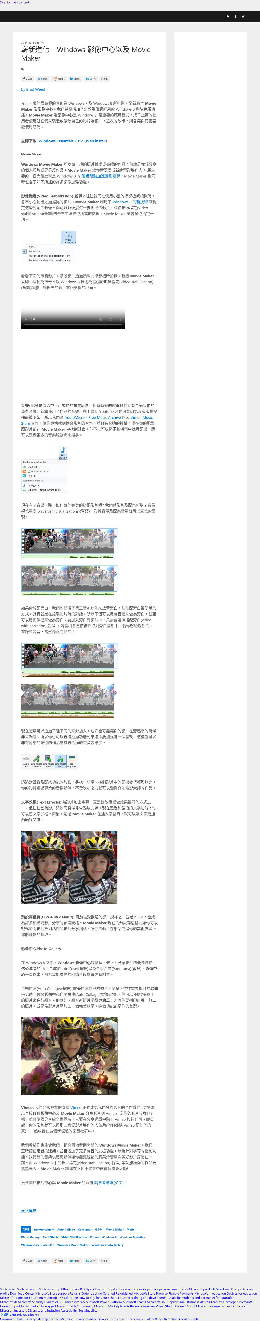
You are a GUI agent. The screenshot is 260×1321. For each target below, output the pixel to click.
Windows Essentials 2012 (37, 1245)
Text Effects (50, 1237)
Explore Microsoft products (197, 1289)
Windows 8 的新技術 (130, 201)
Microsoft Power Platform (104, 1302)
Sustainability (87, 1310)
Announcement (44, 1229)
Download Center (22, 1293)
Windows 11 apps (229, 1289)
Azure (204, 1302)
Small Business (188, 1302)
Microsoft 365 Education (61, 1297)
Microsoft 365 (75, 1302)
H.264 (99, 1229)
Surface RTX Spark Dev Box (88, 1289)
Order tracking (91, 1293)
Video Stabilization (74, 1237)
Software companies (140, 1306)
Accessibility (69, 1310)
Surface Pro (8, 1289)
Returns (75, 1293)
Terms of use (118, 1319)
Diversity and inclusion (44, 1310)
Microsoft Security (30, 1302)
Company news (221, 1306)
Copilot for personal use (160, 1289)
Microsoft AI (8, 1302)
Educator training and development (143, 1297)
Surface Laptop (27, 1289)
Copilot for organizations (124, 1289)
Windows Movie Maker (73, 1245)
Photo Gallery (30, 1237)
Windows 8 (109, 1237)
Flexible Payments (181, 1293)
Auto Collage (66, 1229)
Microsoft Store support (52, 1293)
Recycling (171, 1319)
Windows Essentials (132, 1237)
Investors (20, 1310)
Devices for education (242, 1293)
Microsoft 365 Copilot (162, 1302)
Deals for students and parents (189, 1297)
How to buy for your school (98, 1297)
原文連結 (29, 1210)
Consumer (85, 1229)
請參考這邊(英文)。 (111, 1182)
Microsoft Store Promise (150, 1293)
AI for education (223, 1297)
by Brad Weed (33, 89)
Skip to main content (14, 2)
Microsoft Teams (134, 1302)
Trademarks (136, 1319)
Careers (180, 1306)
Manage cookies (97, 1319)
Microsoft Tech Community (74, 1306)
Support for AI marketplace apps (31, 1306)
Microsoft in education (210, 1293)
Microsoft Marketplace (110, 1306)
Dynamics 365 (54, 1302)
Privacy (80, 1319)
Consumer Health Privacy (18, 1319)
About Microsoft (198, 1306)
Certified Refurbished (118, 1293)
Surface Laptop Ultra (53, 1289)
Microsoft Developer (223, 1302)
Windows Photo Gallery (108, 1245)
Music (130, 1229)
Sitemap (42, 1319)
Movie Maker (115, 1229)
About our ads (188, 1319)
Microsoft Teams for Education (21, 1297)
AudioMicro (75, 417)
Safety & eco (154, 1319)
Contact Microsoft (61, 1319)
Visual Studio (165, 1306)
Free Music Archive (105, 417)
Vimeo (75, 1107)
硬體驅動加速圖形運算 (101, 176)
